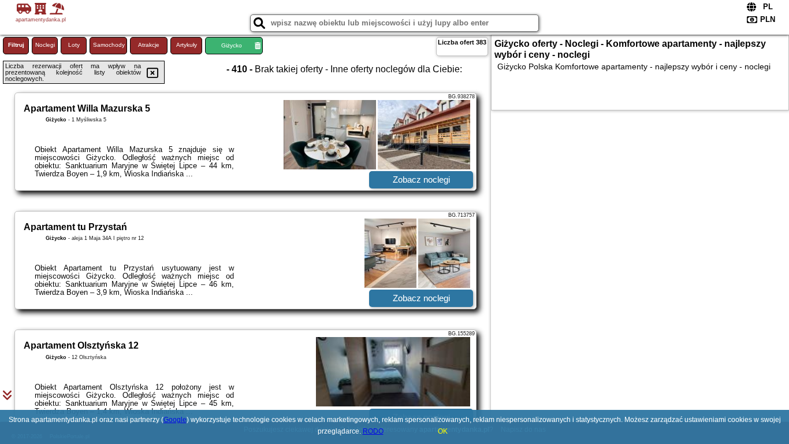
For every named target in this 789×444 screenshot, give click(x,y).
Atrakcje (148, 45)
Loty (74, 45)
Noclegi (45, 45)
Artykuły (186, 45)
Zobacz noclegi (421, 179)
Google (175, 420)
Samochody (109, 45)
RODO (373, 431)
